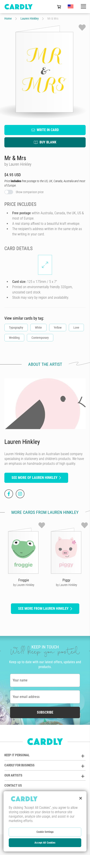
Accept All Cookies (45, 842)
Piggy (66, 580)
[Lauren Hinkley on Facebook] (8, 493)
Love (76, 327)
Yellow (58, 327)
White (38, 327)
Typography (16, 327)
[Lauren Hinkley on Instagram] (20, 493)
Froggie (23, 580)
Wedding (14, 337)
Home (8, 18)
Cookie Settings (45, 831)
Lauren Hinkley (30, 18)
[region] (45, 821)
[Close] (80, 798)
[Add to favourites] (82, 27)
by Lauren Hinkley (23, 585)
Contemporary (40, 337)
